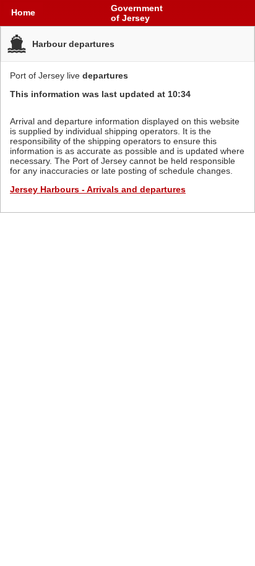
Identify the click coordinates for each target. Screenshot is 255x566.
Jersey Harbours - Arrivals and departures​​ (98, 189)
